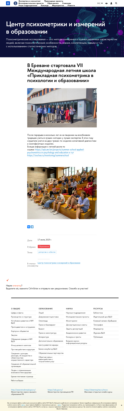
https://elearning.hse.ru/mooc (96, 390)
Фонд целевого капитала (21, 345)
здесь (23, 405)
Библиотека (98, 313)
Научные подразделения (75, 313)
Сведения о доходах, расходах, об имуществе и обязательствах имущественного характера (22, 356)
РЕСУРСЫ (98, 308)
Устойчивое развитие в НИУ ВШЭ (22, 322)
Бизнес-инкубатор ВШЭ (48, 349)
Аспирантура (44, 337)
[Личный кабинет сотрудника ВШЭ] (111, 3)
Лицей (41, 313)
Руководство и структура (21, 317)
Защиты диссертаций (74, 329)
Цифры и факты (17, 313)
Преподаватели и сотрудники (23, 327)
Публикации (98, 337)
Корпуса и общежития (20, 331)
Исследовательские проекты (31, 3)
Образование (53, 3)
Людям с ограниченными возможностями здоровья (21, 371)
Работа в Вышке (17, 380)
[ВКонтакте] (28, 226)
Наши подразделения (28, 5)
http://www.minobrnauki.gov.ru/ (23, 390)
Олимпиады (43, 321)
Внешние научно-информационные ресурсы (76, 342)
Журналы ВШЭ (99, 333)
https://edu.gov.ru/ (55, 390)
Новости (71, 5)
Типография (98, 325)
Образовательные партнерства (51, 353)
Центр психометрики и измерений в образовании (59, 263)
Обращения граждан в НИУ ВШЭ (21, 340)
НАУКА (69, 308)
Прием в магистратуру (47, 333)
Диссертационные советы (76, 325)
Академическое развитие (76, 333)
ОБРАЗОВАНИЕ (46, 308)
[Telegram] (32, 226)
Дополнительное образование (51, 341)
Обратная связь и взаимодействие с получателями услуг (46, 359)
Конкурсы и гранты (73, 337)
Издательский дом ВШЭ (102, 317)
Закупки (14, 335)
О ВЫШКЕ (15, 308)
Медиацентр (98, 329)
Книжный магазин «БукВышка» (105, 321)
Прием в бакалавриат (47, 325)
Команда (45, 5)
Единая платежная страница (22, 376)
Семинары (66, 3)
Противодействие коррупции (23, 349)
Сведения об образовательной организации (23, 365)
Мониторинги (71, 321)
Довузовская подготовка (48, 317)
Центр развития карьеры (48, 345)
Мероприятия (58, 5)
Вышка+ (42, 329)
